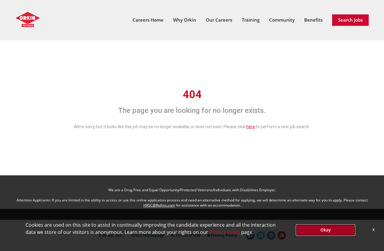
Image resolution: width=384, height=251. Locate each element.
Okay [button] (325, 230)
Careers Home (148, 20)
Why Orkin (184, 20)
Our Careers (219, 20)
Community (282, 20)
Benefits (313, 20)
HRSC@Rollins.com (159, 205)
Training (251, 20)
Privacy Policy (224, 232)
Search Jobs (350, 20)
